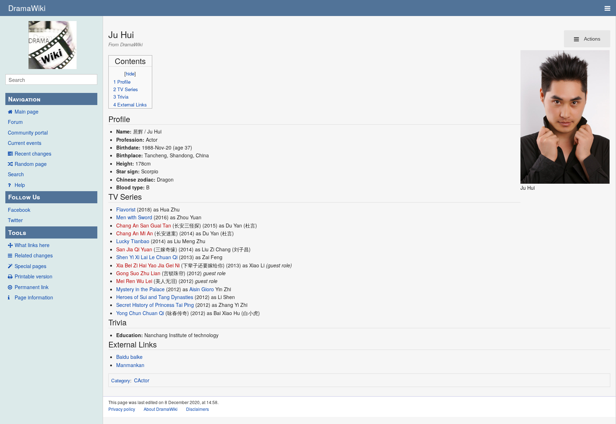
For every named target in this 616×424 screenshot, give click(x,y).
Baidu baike (129, 356)
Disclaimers (197, 409)
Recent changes (33, 153)
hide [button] (130, 73)
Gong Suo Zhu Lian (138, 273)
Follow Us (24, 197)
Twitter (15, 220)
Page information (34, 297)
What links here (32, 244)
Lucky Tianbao (132, 241)
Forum (15, 121)
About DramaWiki (161, 409)
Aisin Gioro (201, 289)
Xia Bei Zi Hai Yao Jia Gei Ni (148, 265)
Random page (31, 163)
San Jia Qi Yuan (134, 249)
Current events (24, 142)
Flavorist (125, 209)
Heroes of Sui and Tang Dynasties (154, 296)
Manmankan (130, 364)
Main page (26, 111)
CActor (141, 380)
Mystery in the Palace (140, 289)
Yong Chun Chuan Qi (140, 312)
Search (16, 174)
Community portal (28, 132)
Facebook (19, 209)
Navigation (24, 99)
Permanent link (31, 286)
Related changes (34, 255)
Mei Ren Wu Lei (134, 280)
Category (120, 380)
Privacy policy (121, 409)
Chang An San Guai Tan (143, 225)
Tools (17, 232)
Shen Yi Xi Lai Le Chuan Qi (147, 257)
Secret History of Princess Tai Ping (155, 304)
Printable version (33, 276)
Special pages (30, 265)
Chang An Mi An (134, 233)
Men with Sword (134, 217)
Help (20, 184)
